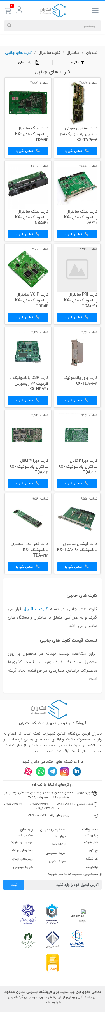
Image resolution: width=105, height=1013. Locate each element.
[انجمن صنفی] (27, 913)
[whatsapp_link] (40, 771)
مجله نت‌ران (57, 861)
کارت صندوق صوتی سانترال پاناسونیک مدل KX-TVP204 (77, 134)
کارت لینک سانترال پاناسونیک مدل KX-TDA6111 (31, 134)
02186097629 (13, 804)
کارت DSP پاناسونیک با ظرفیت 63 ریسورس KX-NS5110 (28, 384)
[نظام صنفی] (28, 940)
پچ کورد (93, 850)
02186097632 (45, 808)
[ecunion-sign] (52, 913)
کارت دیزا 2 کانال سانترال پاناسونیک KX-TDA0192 (77, 467)
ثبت (14, 884)
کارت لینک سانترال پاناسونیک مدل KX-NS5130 (31, 218)
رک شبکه (92, 858)
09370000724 (37, 815)
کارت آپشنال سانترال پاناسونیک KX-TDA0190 (77, 547)
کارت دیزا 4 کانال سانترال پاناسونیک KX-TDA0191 (28, 467)
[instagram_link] (65, 771)
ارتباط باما (59, 844)
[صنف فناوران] (53, 939)
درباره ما (60, 836)
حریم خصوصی (56, 852)
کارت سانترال (49, 52)
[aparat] (28, 771)
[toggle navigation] (95, 12)
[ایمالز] (52, 963)
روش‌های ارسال (22, 858)
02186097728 (39, 804)
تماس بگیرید (74, 151)
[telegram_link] (52, 771)
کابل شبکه (91, 842)
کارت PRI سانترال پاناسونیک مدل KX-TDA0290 (80, 301)
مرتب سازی (25, 62)
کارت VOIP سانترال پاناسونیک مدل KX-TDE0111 (31, 301)
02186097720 (66, 804)
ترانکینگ (92, 867)
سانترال (73, 52)
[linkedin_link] (77, 771)
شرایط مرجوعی (23, 867)
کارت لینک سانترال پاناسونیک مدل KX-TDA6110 (80, 218)
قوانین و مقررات (21, 842)
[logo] (53, 10)
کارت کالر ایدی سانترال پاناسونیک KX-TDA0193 (29, 550)
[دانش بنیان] (77, 938)
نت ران (91, 52)
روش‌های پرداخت (21, 850)
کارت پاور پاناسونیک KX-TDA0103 (80, 381)
